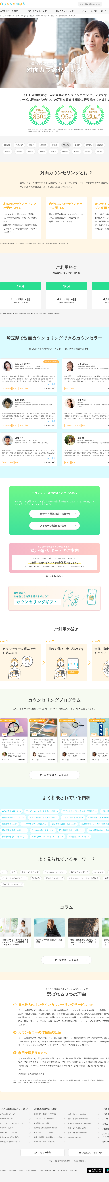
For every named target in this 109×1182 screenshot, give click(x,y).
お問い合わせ (31, 1171)
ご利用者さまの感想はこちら (30, 1074)
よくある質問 (62, 1171)
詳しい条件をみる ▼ (54, 576)
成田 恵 (80, 438)
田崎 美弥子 (20, 400)
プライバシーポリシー (47, 1171)
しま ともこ (82, 363)
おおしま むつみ (22, 363)
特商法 (21, 1171)
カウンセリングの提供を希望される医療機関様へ (66, 1161)
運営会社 (3, 1171)
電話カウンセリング (65, 11)
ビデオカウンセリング (37, 11)
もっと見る (51, 384)
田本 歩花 (81, 400)
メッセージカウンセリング (94, 11)
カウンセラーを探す (9, 11)
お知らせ (73, 1171)
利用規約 (12, 1171)
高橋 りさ (19, 438)
